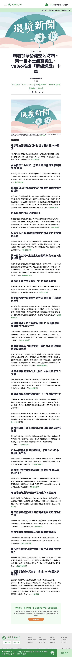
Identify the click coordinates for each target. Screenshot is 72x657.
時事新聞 (33, 78)
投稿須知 (30, 642)
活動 (40, 637)
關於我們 (52, 637)
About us (64, 637)
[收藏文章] (29, 92)
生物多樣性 (52, 85)
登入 (51, 5)
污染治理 (31, 85)
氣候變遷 (43, 85)
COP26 (24, 85)
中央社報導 (42, 135)
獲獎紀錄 (52, 642)
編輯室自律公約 (32, 640)
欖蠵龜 (40, 88)
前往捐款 (36, 619)
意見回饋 (63, 642)
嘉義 (58, 85)
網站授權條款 (42, 640)
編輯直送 (39, 78)
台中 (37, 85)
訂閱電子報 (57, 5)
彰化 (13, 85)
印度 (18, 85)
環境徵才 (30, 637)
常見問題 (52, 640)
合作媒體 (63, 640)
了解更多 (52, 653)
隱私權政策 (42, 642)
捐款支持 (65, 5)
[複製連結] (43, 92)
